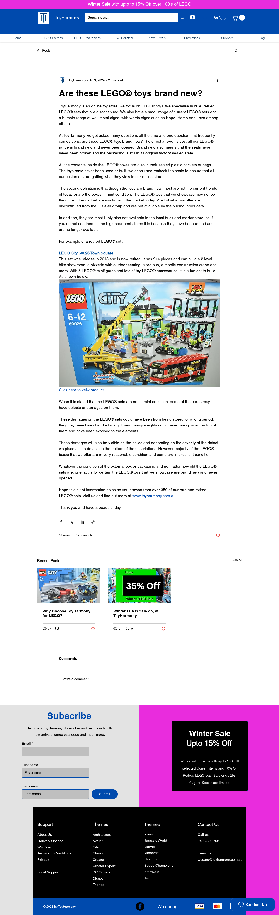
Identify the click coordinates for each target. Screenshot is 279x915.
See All (237, 560)
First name (30, 765)
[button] (239, 18)
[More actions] (217, 80)
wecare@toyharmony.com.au (220, 859)
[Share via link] (93, 522)
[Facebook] (140, 906)
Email (26, 743)
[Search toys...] (182, 17)
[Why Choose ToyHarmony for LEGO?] (68, 585)
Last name (30, 786)
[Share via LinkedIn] (82, 522)
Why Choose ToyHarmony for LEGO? (66, 613)
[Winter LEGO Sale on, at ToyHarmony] (139, 585)
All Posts (44, 50)
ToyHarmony (67, 17)
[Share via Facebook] (61, 522)
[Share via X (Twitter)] (72, 522)
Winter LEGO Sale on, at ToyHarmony (135, 613)
